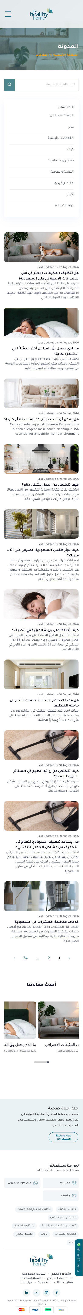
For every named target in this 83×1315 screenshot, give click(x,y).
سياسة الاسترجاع (57, 1278)
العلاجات (42, 55)
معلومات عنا (65, 1282)
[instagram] (46, 1293)
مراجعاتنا (26, 1282)
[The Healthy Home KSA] (41, 1260)
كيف (70, 149)
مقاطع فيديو (64, 183)
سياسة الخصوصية (33, 1274)
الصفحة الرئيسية (66, 55)
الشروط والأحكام (61, 1274)
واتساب (65, 1195)
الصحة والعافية (62, 172)
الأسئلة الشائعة (31, 1278)
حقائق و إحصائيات (60, 161)
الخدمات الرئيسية (61, 138)
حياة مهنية (44, 1282)
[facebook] (56, 1293)
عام (71, 127)
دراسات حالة (64, 206)
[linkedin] (26, 1293)
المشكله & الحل (62, 116)
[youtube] (36, 1293)
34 (25, 958)
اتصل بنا (65, 1183)
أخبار (70, 194)
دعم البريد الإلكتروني (19, 1183)
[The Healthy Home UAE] (41, 14)
